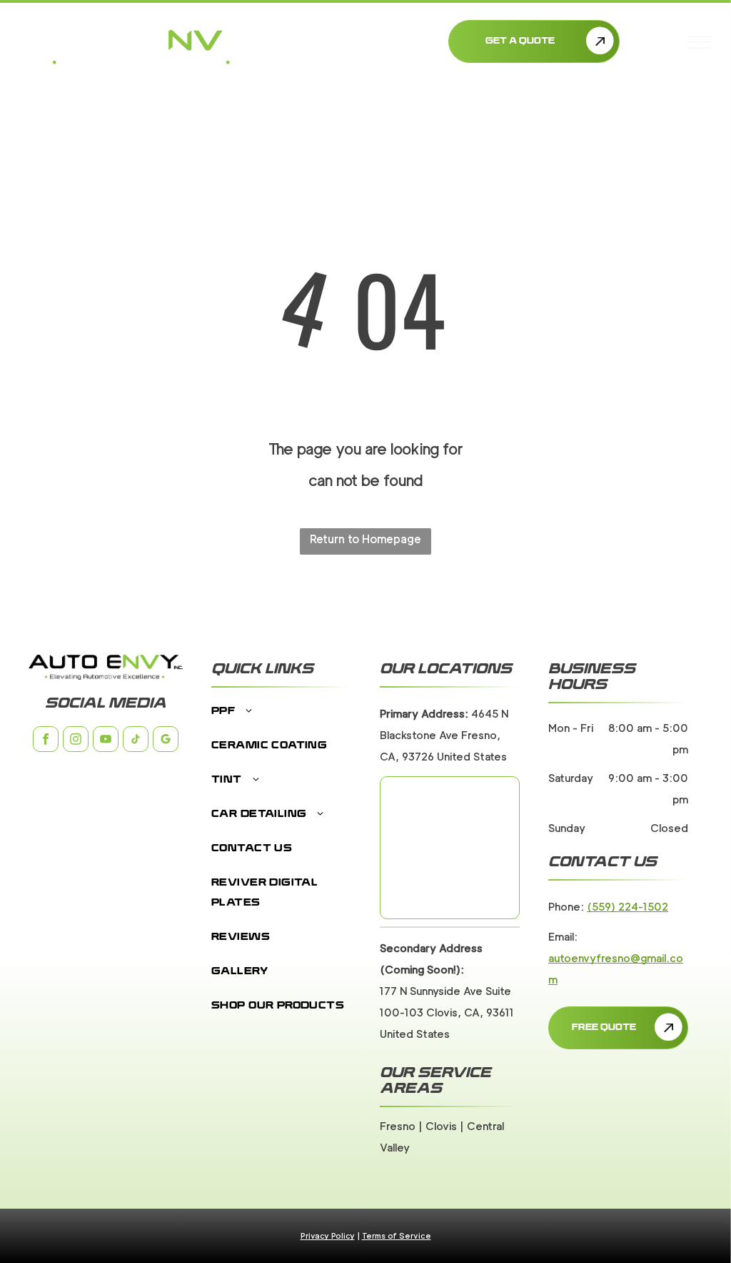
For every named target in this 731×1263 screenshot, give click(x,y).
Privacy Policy (328, 1236)
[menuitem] (281, 719)
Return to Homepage (365, 539)
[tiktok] (135, 741)
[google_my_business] (165, 741)
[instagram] (76, 741)
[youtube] (106, 741)
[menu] (699, 42)
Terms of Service (396, 1236)
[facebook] (46, 741)
